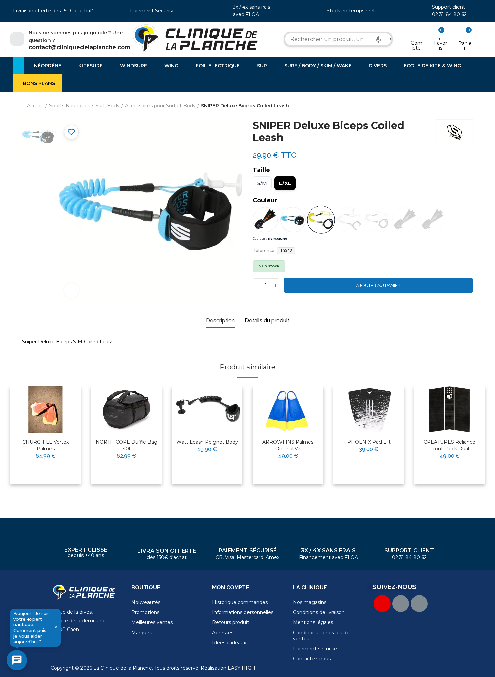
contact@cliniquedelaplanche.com (79, 47)
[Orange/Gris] (433, 219)
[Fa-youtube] (382, 603)
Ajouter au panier (378, 285)
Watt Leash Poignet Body (207, 442)
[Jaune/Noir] (377, 219)
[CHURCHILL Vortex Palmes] (45, 409)
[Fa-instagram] (419, 603)
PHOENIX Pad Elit (369, 442)
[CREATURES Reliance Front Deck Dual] (449, 409)
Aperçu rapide (59, 413)
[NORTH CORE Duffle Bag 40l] (126, 409)
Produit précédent (451, 106)
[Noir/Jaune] (321, 220)
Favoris (440, 45)
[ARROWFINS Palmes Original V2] (288, 409)
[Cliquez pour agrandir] (71, 290)
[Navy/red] (405, 219)
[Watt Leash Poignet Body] (207, 409)
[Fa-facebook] (400, 603)
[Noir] (265, 219)
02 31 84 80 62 (449, 14)
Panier (465, 45)
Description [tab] (220, 320)
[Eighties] (349, 219)
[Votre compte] (416, 34)
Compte (416, 45)
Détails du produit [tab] (267, 320)
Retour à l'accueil (459, 106)
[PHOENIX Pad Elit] (368, 409)
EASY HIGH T (243, 668)
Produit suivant (468, 106)
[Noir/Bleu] (293, 219)
